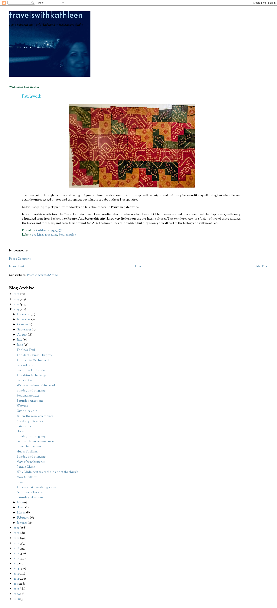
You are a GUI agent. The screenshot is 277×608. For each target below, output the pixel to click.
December (24, 314)
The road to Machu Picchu (34, 360)
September (24, 330)
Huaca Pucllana (27, 452)
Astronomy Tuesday (30, 492)
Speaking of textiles (30, 421)
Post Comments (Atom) (42, 275)
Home (139, 266)
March (21, 513)
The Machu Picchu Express (35, 355)
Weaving (22, 406)
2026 (17, 294)
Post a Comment (20, 259)
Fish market (24, 380)
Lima (40, 235)
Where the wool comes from (35, 416)
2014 (17, 569)
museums (51, 235)
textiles (71, 235)
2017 (17, 553)
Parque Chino (26, 467)
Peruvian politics (28, 396)
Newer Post (16, 266)
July (20, 340)
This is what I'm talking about (36, 487)
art (34, 235)
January (22, 523)
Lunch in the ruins (29, 447)
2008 (17, 599)
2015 (16, 563)
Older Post (261, 266)
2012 (16, 579)
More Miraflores (27, 477)
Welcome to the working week (36, 386)
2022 (17, 528)
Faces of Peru (25, 365)
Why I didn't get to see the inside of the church (47, 472)
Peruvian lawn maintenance (35, 441)
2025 (17, 299)
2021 (16, 533)
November (24, 319)
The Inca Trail (26, 350)
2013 (16, 574)
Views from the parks (31, 462)
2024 (17, 304)
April (21, 508)
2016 (17, 558)
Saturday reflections (30, 401)
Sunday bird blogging (31, 391)
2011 (16, 584)
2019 (17, 543)
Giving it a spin (27, 411)
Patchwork (24, 426)
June (20, 345)
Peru (62, 235)
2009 (17, 594)
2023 (17, 309)
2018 (17, 548)
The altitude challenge (31, 375)
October (23, 325)
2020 (17, 538)
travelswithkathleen (46, 15)
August (22, 335)
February (23, 518)
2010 (17, 589)
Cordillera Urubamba (31, 370)
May (20, 502)
